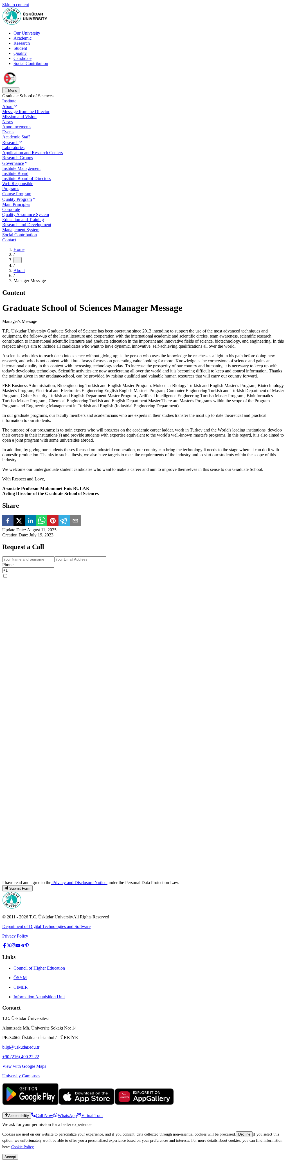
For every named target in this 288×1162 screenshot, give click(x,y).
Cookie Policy (22, 1147)
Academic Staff (16, 136)
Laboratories (13, 147)
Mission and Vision (19, 116)
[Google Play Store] (30, 1103)
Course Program (16, 193)
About (8, 106)
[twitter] (19, 521)
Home (19, 249)
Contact (9, 239)
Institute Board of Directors (26, 178)
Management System (20, 229)
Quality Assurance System (25, 214)
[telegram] (64, 521)
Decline (244, 1134)
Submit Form (19, 888)
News (7, 121)
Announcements (16, 126)
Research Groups (17, 157)
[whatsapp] (41, 521)
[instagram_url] (13, 946)
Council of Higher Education (39, 968)
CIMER (21, 987)
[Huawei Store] (144, 1103)
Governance (13, 163)
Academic (23, 38)
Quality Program (17, 199)
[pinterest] (52, 521)
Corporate (11, 209)
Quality (20, 53)
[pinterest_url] (27, 946)
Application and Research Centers (32, 152)
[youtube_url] (18, 946)
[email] (75, 521)
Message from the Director (26, 111)
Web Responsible (17, 183)
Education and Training (23, 219)
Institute (9, 100)
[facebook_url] (4, 946)
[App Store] (86, 1103)
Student (20, 48)
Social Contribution (31, 63)
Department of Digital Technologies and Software (46, 926)
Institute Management (21, 168)
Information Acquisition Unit (39, 996)
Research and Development (26, 224)
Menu (12, 90)
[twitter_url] (9, 946)
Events (8, 131)
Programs (10, 188)
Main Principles (16, 204)
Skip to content (15, 4)
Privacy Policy (15, 936)
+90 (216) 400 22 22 (20, 1056)
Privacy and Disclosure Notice (79, 882)
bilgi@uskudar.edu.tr (20, 1047)
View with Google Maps (24, 1066)
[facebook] (8, 521)
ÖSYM (20, 977)
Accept (10, 1157)
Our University (27, 33)
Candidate (23, 58)
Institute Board (15, 173)
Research (22, 43)
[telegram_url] (22, 946)
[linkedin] (30, 521)
